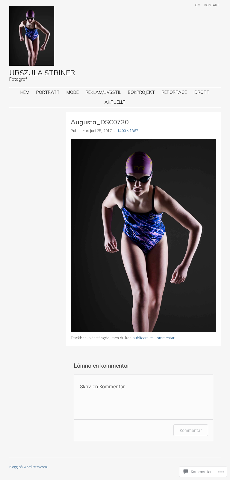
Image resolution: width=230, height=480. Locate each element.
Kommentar (191, 430)
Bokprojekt (141, 92)
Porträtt (48, 92)
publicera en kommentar (153, 337)
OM (197, 4)
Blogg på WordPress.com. (28, 466)
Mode (72, 92)
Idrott (201, 92)
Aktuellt (115, 102)
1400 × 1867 (127, 130)
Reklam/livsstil (103, 92)
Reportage (174, 92)
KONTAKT (211, 4)
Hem (24, 92)
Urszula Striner (42, 72)
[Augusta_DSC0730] (143, 331)
